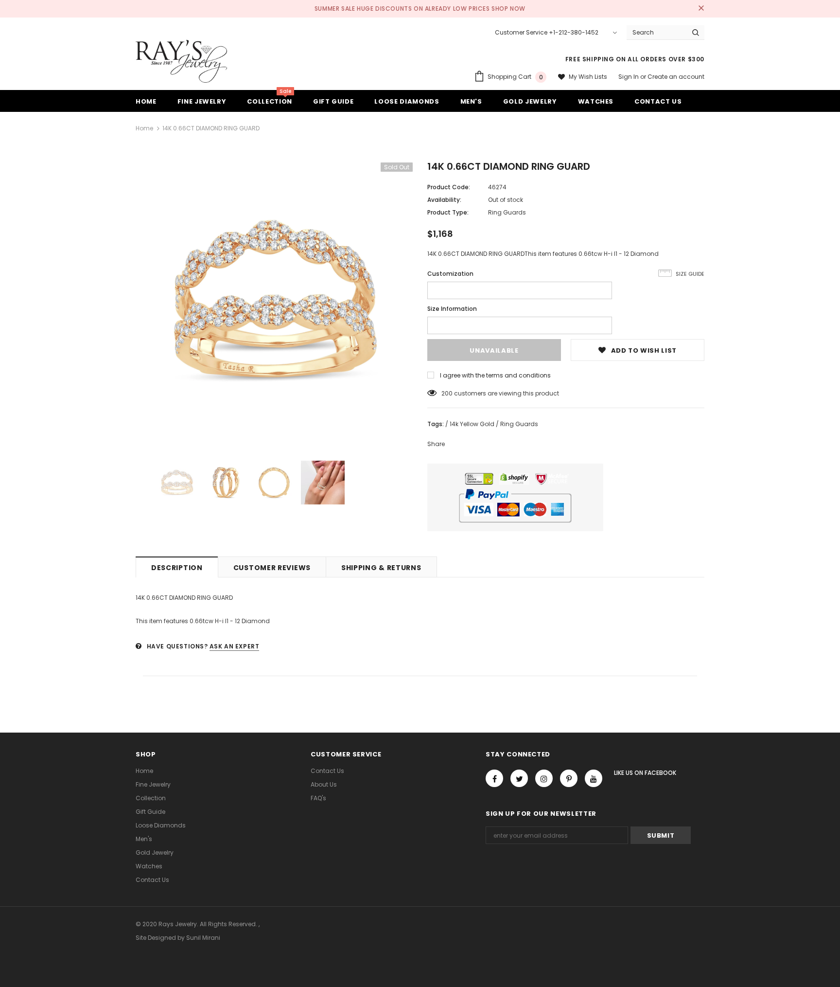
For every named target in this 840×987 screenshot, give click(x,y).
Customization (450, 273)
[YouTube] (593, 778)
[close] (701, 9)
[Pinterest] (569, 778)
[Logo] (181, 61)
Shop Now (508, 8)
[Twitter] (519, 778)
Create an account (676, 76)
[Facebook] (494, 778)
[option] (274, 301)
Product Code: (448, 187)
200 (447, 393)
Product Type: (448, 212)
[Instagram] (544, 778)
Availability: (444, 200)
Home (144, 128)
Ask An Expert (235, 646)
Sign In (629, 76)
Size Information (452, 309)
